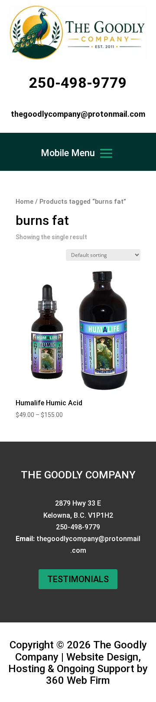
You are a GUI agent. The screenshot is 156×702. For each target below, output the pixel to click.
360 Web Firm (78, 680)
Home (24, 201)
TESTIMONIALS (78, 579)
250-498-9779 (78, 82)
